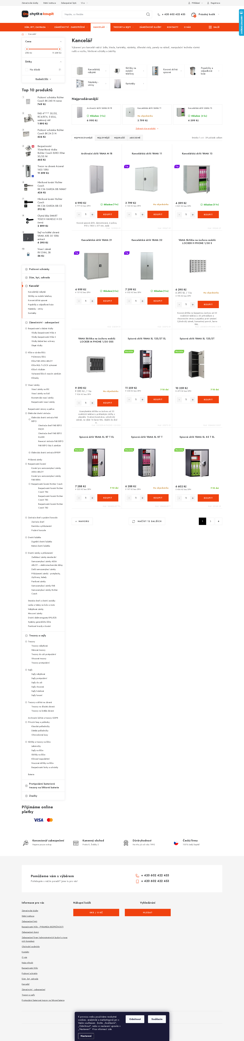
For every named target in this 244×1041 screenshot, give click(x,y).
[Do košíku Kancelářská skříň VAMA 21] (107, 301)
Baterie (31, 774)
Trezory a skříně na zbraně (40, 702)
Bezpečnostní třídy (30, 968)
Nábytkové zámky (35, 609)
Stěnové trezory (38, 650)
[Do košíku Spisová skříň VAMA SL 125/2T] (208, 399)
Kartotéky (32, 313)
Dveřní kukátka (34, 537)
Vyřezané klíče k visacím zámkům (46, 373)
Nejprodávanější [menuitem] (83, 138)
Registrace (215, 3)
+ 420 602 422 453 (173, 14)
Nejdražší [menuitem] (119, 138)
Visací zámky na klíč (40, 389)
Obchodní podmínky (31, 946)
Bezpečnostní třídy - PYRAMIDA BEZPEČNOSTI (43, 926)
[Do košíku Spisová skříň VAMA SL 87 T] (157, 497)
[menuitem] (36, 27)
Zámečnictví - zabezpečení (44, 322)
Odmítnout (135, 1019)
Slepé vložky (36, 345)
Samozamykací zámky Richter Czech (44, 592)
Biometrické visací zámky (42, 397)
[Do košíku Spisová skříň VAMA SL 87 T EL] (107, 497)
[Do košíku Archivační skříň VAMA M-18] (107, 214)
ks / (96, 912)
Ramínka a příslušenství (41, 526)
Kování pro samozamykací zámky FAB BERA (46, 478)
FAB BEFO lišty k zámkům (49, 445)
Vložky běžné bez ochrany (43, 341)
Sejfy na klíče (37, 750)
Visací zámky (34, 385)
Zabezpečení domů (30, 932)
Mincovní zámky (35, 613)
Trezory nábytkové (39, 645)
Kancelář (34, 285)
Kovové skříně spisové (37, 300)
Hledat (148, 14)
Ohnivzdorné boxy (39, 734)
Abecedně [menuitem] (135, 138)
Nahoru (84, 521)
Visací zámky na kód (40, 393)
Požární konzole (38, 530)
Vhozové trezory (38, 658)
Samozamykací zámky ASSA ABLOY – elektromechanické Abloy (47, 563)
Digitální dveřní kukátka (41, 541)
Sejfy (30, 669)
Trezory (31, 641)
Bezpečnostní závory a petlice (41, 409)
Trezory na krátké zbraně (42, 710)
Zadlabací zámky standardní (43, 557)
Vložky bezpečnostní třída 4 (43, 332)
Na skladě (45, 69)
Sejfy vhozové (37, 686)
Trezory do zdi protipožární (43, 654)
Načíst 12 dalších (149, 521)
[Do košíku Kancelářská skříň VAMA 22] (157, 301)
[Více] (214, 27)
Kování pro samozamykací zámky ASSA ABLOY (46, 470)
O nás (24, 957)
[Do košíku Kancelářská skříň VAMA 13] (208, 214)
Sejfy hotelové (37, 691)
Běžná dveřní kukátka (40, 545)
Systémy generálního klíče (39, 622)
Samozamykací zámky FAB (43, 585)
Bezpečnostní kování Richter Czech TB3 (50, 498)
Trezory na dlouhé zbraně (43, 706)
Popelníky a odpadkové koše (40, 304)
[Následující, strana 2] (210, 521)
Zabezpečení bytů (68, 3)
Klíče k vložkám (38, 369)
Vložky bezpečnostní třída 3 (43, 337)
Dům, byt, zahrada (39, 277)
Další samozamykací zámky (43, 569)
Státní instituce (49, 3)
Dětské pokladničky (39, 730)
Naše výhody (27, 962)
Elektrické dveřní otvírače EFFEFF (46, 452)
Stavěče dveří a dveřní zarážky (41, 600)
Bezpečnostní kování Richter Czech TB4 (50, 490)
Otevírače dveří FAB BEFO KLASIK (50, 435)
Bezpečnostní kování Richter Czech (47, 484)
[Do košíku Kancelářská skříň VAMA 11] (157, 214)
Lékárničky (36, 746)
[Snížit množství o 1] (78, 214)
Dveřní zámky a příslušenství (40, 553)
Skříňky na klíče (38, 754)
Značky (33, 795)
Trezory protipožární (40, 662)
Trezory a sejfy (37, 635)
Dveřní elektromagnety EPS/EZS (42, 617)
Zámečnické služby (30, 3)
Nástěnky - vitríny (35, 308)
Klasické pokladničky (40, 726)
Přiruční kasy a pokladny (39, 722)
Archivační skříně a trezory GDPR (43, 717)
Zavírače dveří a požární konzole (42, 517)
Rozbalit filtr (42, 79)
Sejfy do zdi (36, 682)
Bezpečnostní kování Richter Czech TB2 (50, 506)
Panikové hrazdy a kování (39, 626)
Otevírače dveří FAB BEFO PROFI (50, 427)
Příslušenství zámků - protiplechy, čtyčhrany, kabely (45, 575)
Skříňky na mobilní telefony (40, 296)
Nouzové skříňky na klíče (42, 763)
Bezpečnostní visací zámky (43, 402)
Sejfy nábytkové (38, 674)
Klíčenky (35, 378)
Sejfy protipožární (39, 678)
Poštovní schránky (39, 269)
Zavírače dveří (37, 521)
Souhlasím (157, 1019)
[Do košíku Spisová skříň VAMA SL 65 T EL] (208, 498)
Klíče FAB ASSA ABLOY (42, 361)
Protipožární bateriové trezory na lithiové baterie (44, 785)
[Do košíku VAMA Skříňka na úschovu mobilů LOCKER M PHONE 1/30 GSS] (107, 403)
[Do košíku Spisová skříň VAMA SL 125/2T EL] (157, 399)
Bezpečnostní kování (37, 463)
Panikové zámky (38, 581)
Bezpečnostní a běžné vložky (40, 328)
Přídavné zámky (35, 459)
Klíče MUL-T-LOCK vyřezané (44, 365)
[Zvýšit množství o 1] (92, 214)
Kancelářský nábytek (37, 291)
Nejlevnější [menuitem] (103, 138)
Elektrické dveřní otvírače (39, 413)
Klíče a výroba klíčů (36, 352)
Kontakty (25, 952)
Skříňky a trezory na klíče (39, 742)
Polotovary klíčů (38, 356)
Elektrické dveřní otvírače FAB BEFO (44, 419)
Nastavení (86, 1036)
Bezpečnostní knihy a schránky (44, 767)
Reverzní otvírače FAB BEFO (50, 441)
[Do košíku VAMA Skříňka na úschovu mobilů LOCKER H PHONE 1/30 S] (208, 304)
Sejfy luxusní (36, 695)
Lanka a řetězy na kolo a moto (41, 605)
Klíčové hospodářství (40, 758)
